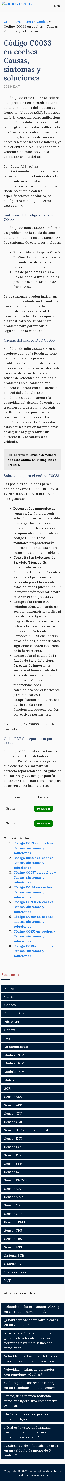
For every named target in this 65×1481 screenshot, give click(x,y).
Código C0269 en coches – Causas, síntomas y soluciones (34, 922)
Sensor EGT (13, 1147)
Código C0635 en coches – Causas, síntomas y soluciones (34, 848)
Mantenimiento (16, 1047)
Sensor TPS (13, 1230)
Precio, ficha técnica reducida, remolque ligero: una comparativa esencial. (30, 1401)
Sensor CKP (13, 1113)
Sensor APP (13, 1105)
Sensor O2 (12, 1205)
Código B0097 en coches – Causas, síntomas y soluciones (34, 863)
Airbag (9, 988)
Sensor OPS (13, 1214)
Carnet (9, 996)
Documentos (14, 1013)
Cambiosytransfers (18, 21)
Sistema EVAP (14, 1264)
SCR (7, 1088)
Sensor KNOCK (16, 1180)
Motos (9, 1080)
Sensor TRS (13, 1239)
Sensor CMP (13, 1122)
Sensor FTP (13, 1163)
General (10, 1030)
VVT (7, 1280)
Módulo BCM (14, 1055)
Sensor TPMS (14, 1222)
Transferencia (15, 1272)
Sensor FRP (13, 1155)
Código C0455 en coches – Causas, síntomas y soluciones (34, 936)
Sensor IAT (12, 1172)
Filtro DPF (12, 1021)
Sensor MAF (13, 1189)
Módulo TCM (14, 1072)
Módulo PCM (14, 1063)
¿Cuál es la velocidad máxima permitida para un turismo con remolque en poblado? (28, 1432)
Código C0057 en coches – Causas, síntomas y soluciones (34, 877)
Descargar (43, 808)
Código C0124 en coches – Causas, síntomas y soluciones (34, 892)
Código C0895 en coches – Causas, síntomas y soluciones (34, 951)
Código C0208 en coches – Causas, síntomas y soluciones (34, 907)
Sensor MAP (13, 1197)
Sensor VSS (13, 1247)
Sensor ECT (13, 1138)
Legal (8, 1038)
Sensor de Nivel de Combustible (29, 1130)
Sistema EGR (14, 1255)
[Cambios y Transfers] (20, 6)
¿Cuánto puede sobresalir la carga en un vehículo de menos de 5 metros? (31, 1450)
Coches (42, 21)
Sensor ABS (13, 1097)
